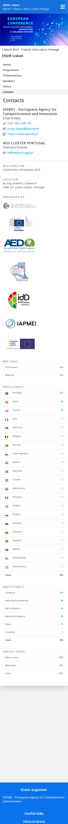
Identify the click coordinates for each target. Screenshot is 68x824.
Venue (7, 86)
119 (61, 592)
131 (61, 392)
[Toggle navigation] (62, 7)
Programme (11, 70)
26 (62, 401)
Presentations (12, 75)
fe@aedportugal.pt (20, 153)
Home (7, 64)
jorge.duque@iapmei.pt (23, 129)
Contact (8, 92)
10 (62, 410)
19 (62, 608)
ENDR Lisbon (11, 5)
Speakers (9, 81)
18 (62, 616)
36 (62, 600)
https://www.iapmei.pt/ (23, 134)
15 (62, 624)
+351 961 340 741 (19, 123)
